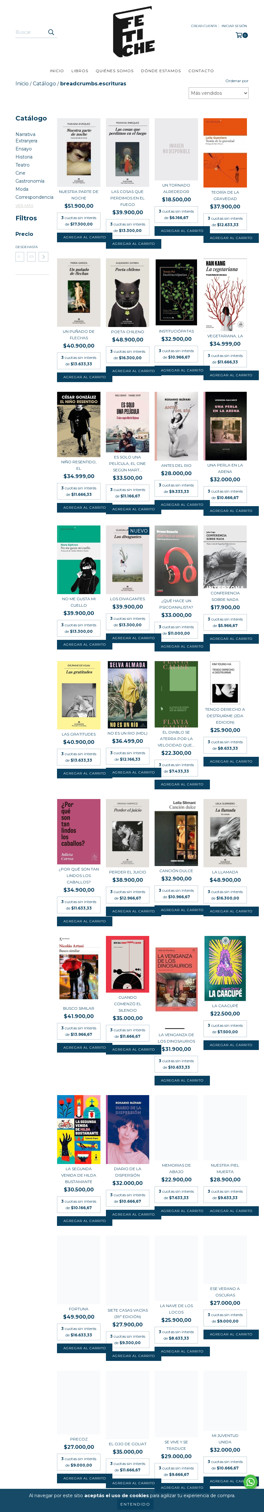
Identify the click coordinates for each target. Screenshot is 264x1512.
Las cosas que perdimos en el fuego (127, 198)
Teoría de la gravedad (225, 195)
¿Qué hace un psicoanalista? (176, 604)
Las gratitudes (79, 734)
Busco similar (78, 1008)
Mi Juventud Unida (225, 1438)
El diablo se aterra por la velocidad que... (176, 738)
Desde (19, 247)
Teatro (22, 165)
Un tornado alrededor (176, 188)
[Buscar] (50, 32)
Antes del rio (176, 465)
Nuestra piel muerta (225, 1168)
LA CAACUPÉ (225, 1005)
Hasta (31, 247)
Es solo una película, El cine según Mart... (127, 463)
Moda (21, 189)
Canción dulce (176, 870)
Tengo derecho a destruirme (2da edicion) (225, 716)
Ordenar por (237, 80)
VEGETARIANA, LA (225, 335)
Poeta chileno (127, 331)
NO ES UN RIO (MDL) (127, 733)
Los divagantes (127, 598)
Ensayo (23, 149)
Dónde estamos (161, 70)
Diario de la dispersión (127, 1172)
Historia (24, 157)
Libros (79, 70)
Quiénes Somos (115, 70)
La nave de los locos (176, 1309)
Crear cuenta (204, 26)
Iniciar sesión (234, 26)
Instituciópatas (176, 331)
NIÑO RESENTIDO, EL (79, 465)
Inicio (57, 70)
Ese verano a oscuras (225, 1291)
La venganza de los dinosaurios (176, 1038)
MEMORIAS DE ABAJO (176, 1168)
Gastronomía (29, 181)
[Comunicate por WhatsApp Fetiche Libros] (250, 1482)
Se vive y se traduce (176, 1445)
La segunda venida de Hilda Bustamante (78, 1175)
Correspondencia (34, 197)
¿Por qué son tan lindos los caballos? (79, 875)
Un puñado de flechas (79, 334)
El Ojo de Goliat (127, 1443)
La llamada (225, 872)
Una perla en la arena (225, 468)
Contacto (201, 70)
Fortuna (79, 1308)
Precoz (79, 1439)
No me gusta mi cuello (79, 602)
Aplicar (43, 257)
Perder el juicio (127, 872)
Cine (20, 173)
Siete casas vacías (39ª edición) (128, 1313)
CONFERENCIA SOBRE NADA (225, 596)
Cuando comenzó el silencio (127, 1004)
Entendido (135, 1504)
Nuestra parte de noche (79, 194)
